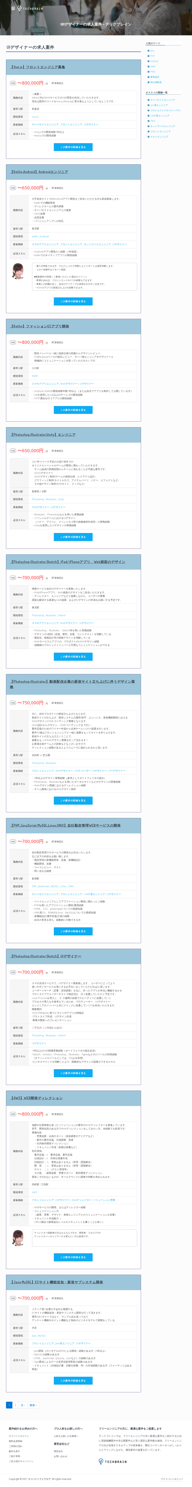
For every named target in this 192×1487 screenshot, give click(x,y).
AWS (34, 1192)
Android (44, 236)
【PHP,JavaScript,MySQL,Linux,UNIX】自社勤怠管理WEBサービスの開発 (65, 825)
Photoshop (38, 499)
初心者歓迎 (156, 82)
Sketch (62, 615)
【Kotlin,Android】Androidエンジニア (39, 172)
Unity (61, 499)
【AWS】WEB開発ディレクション (36, 1098)
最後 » (33, 1405)
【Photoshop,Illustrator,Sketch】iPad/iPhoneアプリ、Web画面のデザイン (67, 562)
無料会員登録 (15, 1441)
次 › (23, 1405)
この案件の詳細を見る (73, 147)
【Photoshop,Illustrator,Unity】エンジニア (43, 434)
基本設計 (154, 77)
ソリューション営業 (104, 1200)
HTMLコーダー (83, 770)
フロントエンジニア (71, 124)
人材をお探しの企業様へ (66, 1436)
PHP (34, 886)
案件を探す (14, 1451)
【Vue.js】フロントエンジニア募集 (37, 67)
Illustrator (51, 499)
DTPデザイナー (117, 770)
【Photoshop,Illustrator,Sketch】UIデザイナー (45, 956)
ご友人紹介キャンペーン (21, 1461)
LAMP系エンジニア (94, 894)
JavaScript (43, 886)
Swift (152, 66)
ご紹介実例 (14, 1456)
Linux (64, 886)
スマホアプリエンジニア (45, 244)
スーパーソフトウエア (39, 1479)
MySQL (55, 886)
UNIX (71, 886)
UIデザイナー (91, 124)
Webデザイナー (69, 383)
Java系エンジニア (65, 1343)
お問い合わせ (60, 1456)
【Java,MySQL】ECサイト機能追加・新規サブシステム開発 (56, 1282)
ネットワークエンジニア (97, 244)
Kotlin (35, 236)
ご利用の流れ (15, 1446)
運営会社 (58, 1451)
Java (34, 1335)
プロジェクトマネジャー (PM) (165, 110)
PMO (152, 71)
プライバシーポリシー (172, 1479)
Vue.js (35, 116)
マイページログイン (19, 1436)
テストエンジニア (159, 136)
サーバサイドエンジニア (45, 124)
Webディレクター (82, 1200)
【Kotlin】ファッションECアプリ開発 (39, 326)
